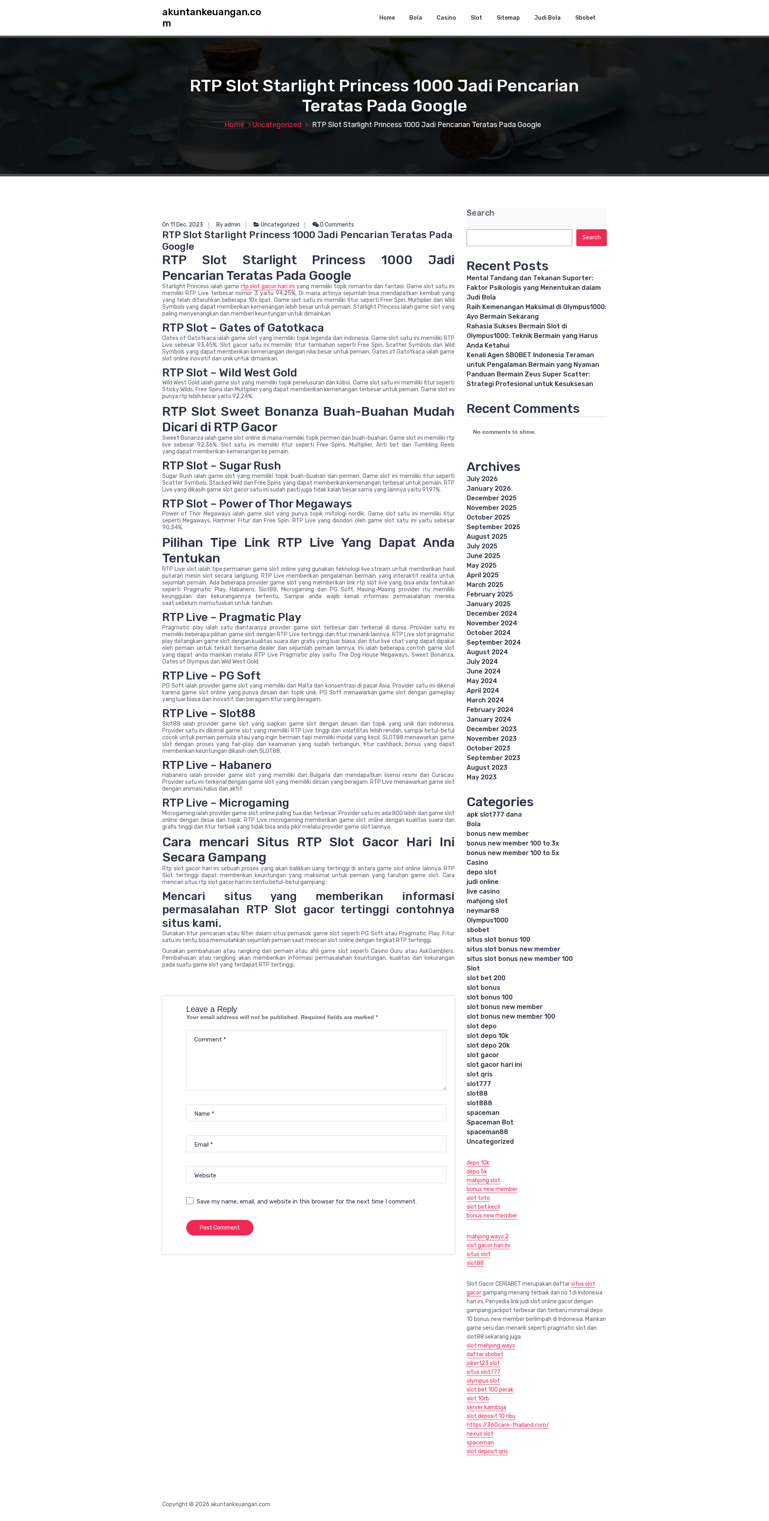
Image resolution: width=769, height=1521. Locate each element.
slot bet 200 (486, 978)
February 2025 (490, 594)
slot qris (480, 1074)
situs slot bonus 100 (498, 939)
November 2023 (492, 738)
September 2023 (493, 758)
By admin (228, 224)
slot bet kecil (483, 1206)
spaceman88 (487, 1132)
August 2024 (487, 652)
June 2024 (484, 671)
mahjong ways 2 (488, 1236)
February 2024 (490, 710)
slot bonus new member (505, 1007)
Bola (415, 17)
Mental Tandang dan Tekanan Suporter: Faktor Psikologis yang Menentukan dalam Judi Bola (534, 287)
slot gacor (483, 1055)
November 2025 (492, 508)
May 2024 (482, 681)
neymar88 (483, 910)
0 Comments (336, 224)
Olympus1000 (487, 920)
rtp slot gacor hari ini (268, 286)
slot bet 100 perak (490, 1389)
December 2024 (492, 613)
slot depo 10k (488, 1036)
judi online (483, 882)
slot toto (478, 1198)
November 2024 (492, 623)
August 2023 (487, 767)
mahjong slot (487, 901)
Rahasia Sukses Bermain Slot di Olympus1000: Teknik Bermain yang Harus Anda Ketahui (532, 335)
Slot (476, 17)
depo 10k (478, 1162)
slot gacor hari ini (494, 1064)
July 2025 (482, 546)
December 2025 (492, 498)
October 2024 (489, 633)
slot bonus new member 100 (511, 1016)
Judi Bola (547, 17)
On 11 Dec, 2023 (182, 224)
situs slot (479, 1254)
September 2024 (494, 642)
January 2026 (489, 488)
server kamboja (486, 1407)
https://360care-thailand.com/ (508, 1425)
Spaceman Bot (490, 1122)
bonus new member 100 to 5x (513, 853)
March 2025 (485, 585)
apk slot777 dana (494, 814)
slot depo (482, 1026)
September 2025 (493, 527)
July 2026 (482, 479)
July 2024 (482, 661)
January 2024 (489, 719)
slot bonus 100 (490, 997)
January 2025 (489, 604)
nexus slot (480, 1433)
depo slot (482, 872)
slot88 (477, 1093)
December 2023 (492, 729)
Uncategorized (277, 124)
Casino (446, 17)
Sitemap (508, 17)
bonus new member (498, 833)
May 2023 (482, 777)
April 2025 (483, 575)
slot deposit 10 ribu (491, 1416)
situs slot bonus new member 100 (520, 959)
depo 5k (477, 1171)
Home (387, 17)
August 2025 (487, 536)
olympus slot (483, 1380)
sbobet (478, 930)
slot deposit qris (487, 1451)
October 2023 (488, 748)
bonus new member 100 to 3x (513, 843)
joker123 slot (483, 1363)
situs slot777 (483, 1372)
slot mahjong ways (491, 1345)
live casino (483, 891)
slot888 (479, 1103)
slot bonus (483, 987)
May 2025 (482, 565)
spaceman (483, 1112)
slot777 (479, 1084)
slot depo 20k (488, 1045)
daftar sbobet (485, 1354)
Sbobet (585, 17)
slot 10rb (478, 1398)
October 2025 (488, 517)
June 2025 (483, 556)
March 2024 (485, 700)
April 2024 (483, 690)
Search (480, 213)
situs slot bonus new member (513, 949)
